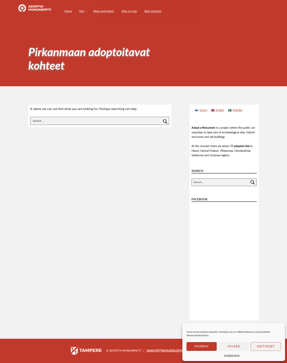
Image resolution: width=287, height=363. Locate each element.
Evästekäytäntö (232, 355)
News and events (103, 11)
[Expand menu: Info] (86, 11)
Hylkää (233, 346)
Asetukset (266, 346)
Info (81, 11)
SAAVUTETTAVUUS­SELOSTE (164, 350)
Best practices (152, 11)
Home (68, 11)
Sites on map (129, 11)
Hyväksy (201, 346)
